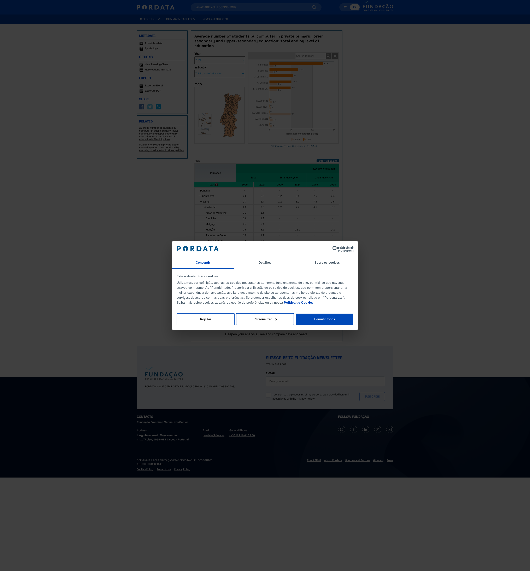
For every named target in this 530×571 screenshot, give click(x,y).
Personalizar (263, 319)
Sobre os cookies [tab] (327, 262)
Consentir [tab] (203, 262)
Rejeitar (205, 319)
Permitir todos (324, 319)
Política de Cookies (299, 302)
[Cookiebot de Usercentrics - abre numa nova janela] (335, 249)
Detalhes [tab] (265, 262)
